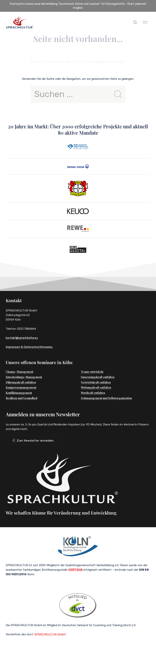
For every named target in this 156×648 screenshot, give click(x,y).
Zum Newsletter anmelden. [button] (35, 440)
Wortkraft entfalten (93, 393)
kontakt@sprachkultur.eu (22, 338)
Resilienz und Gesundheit (21, 398)
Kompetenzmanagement (21, 387)
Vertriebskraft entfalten (96, 382)
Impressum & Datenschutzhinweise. (29, 347)
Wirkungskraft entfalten (96, 387)
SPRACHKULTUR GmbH (50, 634)
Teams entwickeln (92, 372)
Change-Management (19, 372)
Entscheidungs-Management (24, 377)
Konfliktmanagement (19, 393)
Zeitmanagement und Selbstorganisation (106, 398)
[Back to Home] (19, 22)
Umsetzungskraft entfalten (97, 377)
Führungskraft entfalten (21, 382)
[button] (135, 22)
